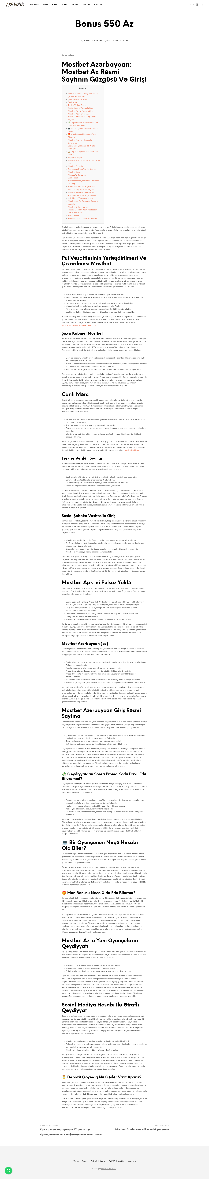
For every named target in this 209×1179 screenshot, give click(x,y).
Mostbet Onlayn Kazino (78, 207)
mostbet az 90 (121, 41)
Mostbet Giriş (74, 172)
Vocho (33, 4)
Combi (45, 4)
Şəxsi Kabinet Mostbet (77, 99)
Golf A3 (55, 4)
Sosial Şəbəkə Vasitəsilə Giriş (80, 108)
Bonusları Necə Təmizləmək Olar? (82, 218)
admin (87, 41)
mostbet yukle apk (132, 450)
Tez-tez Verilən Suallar (77, 105)
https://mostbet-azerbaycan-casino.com (79, 325)
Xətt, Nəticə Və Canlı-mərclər (80, 198)
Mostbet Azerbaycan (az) (78, 114)
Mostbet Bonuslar (75, 166)
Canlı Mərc (72, 102)
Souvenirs (98, 4)
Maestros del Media (108, 1169)
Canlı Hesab (73, 178)
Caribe (65, 4)
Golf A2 (75, 4)
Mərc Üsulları (73, 215)
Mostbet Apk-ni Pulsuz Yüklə (80, 111)
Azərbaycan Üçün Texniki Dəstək (82, 169)
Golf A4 (86, 4)
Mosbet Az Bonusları (77, 175)
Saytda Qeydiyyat (75, 157)
